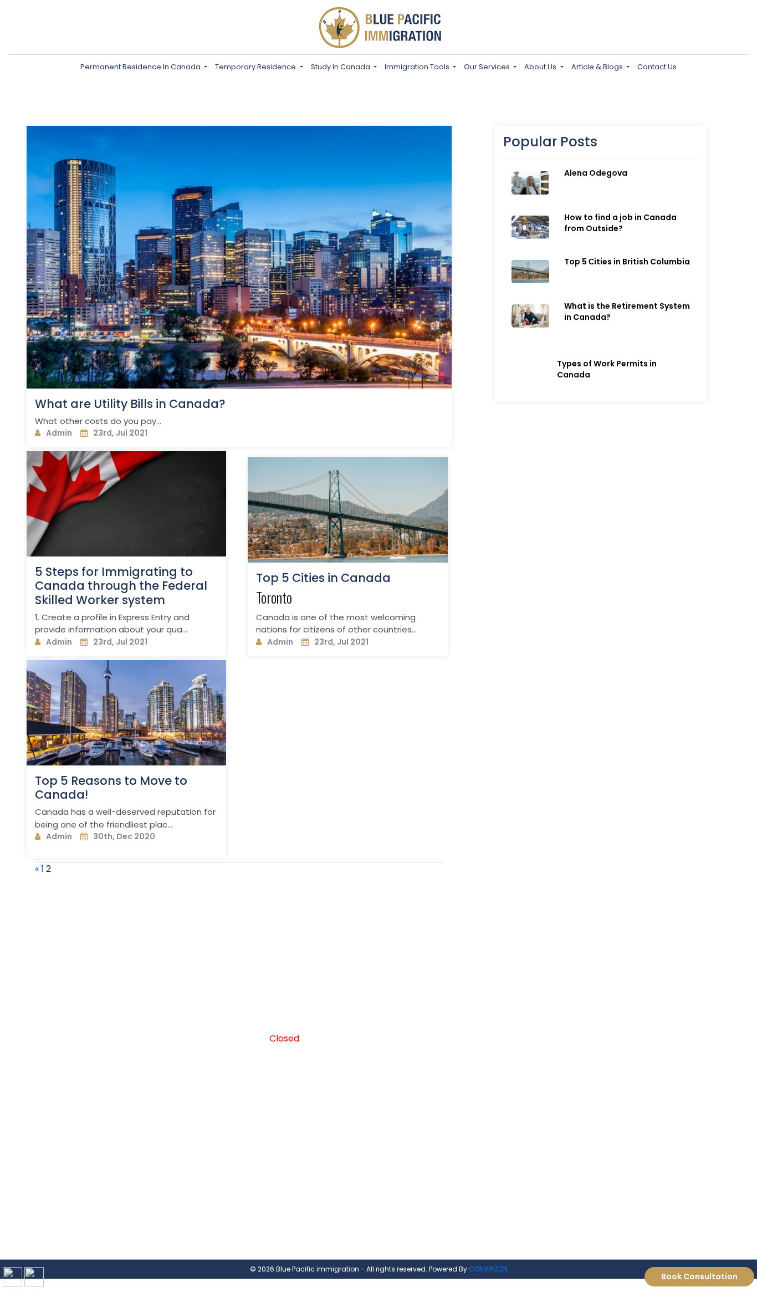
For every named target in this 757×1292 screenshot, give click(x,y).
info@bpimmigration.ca (589, 1020)
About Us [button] (541, 67)
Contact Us (657, 67)
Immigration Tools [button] (418, 67)
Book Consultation (699, 1276)
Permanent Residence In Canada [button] (141, 67)
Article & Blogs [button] (598, 67)
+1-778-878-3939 (422, 1020)
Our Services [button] (488, 67)
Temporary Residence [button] (256, 67)
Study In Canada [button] (341, 67)
